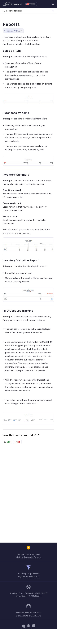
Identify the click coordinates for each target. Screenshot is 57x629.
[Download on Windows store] (33, 627)
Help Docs (18, 4)
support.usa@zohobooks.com (28, 615)
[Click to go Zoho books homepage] (8, 4)
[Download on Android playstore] (24, 627)
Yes (8, 441)
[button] (30, 4)
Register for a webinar (28, 576)
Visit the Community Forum (28, 557)
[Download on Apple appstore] (28, 627)
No (18, 441)
